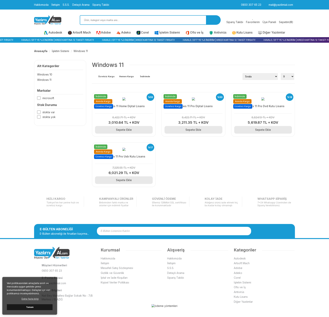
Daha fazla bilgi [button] (30, 298)
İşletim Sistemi (169, 32)
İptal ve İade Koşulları (114, 277)
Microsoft (48, 98)
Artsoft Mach (82, 32)
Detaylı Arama (80, 4)
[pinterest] (282, 231)
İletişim (55, 4)
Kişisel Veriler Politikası (115, 282)
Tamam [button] (30, 307)
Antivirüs (220, 32)
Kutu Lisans (244, 32)
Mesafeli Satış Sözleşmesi (117, 268)
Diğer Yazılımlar (274, 32)
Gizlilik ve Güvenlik (112, 272)
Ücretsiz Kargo (106, 76)
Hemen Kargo (126, 76)
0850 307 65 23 (250, 4)
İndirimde (145, 76)
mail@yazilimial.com (280, 4)
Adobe (106, 32)
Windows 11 (80, 51)
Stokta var (48, 112)
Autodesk (55, 32)
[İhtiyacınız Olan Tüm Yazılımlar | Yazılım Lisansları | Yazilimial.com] (54, 20)
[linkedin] (287, 231)
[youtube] (277, 231)
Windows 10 (44, 74)
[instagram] (267, 231)
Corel (145, 32)
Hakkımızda (41, 4)
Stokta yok (49, 117)
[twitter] (272, 231)
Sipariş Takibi (100, 4)
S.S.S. (66, 4)
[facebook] (262, 231)
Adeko (126, 32)
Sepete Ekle (124, 129)
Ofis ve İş (197, 32)
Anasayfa (40, 51)
